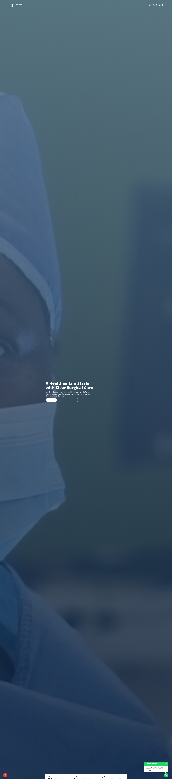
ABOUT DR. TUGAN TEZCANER (68, 400)
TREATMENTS (51, 400)
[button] (5, 775)
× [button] (166, 763)
